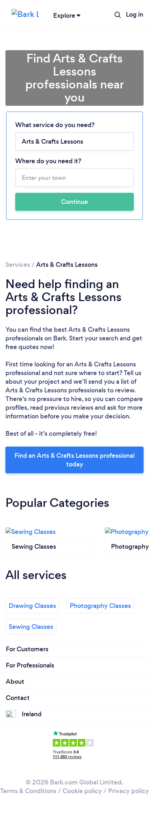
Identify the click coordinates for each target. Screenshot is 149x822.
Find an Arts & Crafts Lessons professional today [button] (74, 460)
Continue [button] (74, 201)
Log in (134, 14)
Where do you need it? (48, 161)
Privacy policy (128, 791)
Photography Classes (100, 605)
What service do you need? (55, 125)
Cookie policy (82, 791)
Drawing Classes (32, 605)
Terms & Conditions (28, 791)
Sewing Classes (31, 626)
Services (17, 264)
